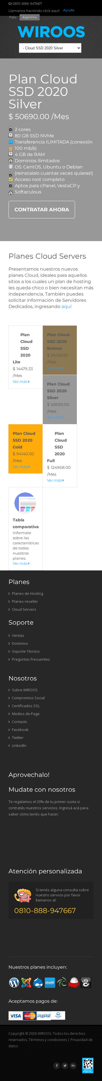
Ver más (20, 381)
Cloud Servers (23, 609)
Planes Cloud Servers (47, 256)
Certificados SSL (25, 705)
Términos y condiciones (48, 1039)
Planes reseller (24, 601)
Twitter (17, 737)
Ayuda (68, 10)
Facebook (20, 729)
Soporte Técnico (25, 651)
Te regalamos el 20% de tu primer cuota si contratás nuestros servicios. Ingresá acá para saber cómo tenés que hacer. (48, 808)
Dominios (19, 643)
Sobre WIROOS (24, 689)
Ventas (17, 635)
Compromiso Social (28, 697)
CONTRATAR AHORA (41, 209)
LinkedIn (18, 745)
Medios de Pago (25, 713)
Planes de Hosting (27, 593)
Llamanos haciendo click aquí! (34, 11)
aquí (66, 306)
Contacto (19, 721)
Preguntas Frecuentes (30, 659)
